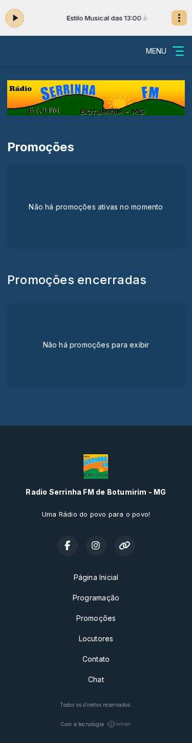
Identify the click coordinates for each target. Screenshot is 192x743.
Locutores (96, 638)
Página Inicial (96, 577)
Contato (96, 659)
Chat (96, 679)
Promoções (96, 618)
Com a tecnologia (82, 724)
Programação (96, 597)
